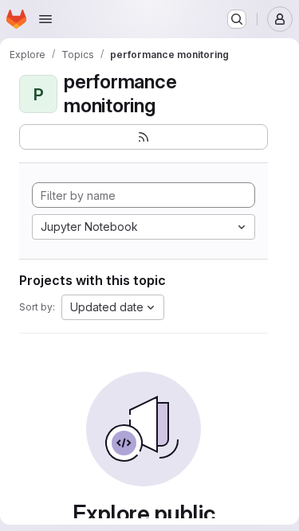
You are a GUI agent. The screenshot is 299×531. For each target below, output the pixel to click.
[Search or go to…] (236, 19)
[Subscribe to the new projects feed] (143, 137)
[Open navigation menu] (45, 19)
